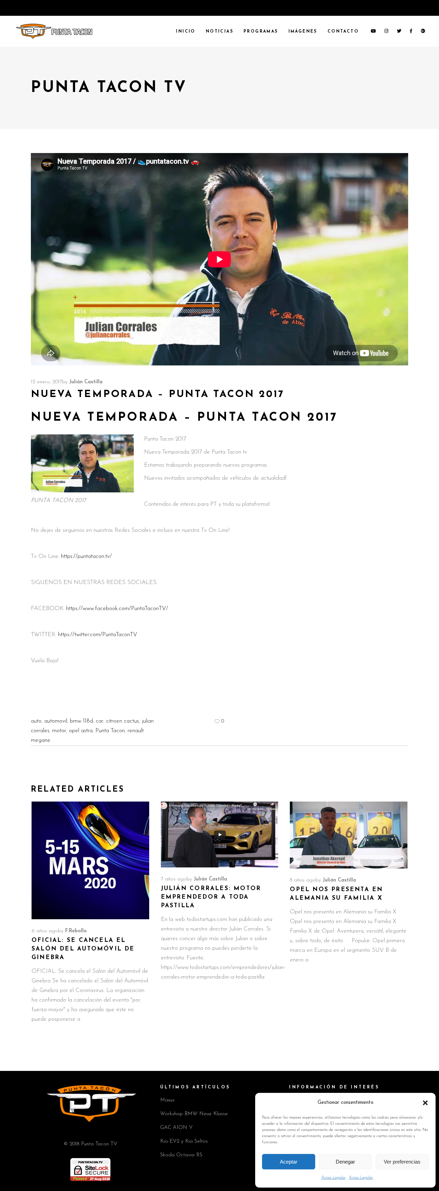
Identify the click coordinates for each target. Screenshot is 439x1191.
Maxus (167, 1100)
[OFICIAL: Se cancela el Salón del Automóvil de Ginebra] (90, 860)
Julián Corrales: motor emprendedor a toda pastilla (211, 897)
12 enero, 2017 (46, 382)
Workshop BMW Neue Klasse (194, 1114)
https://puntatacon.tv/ (86, 556)
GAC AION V (176, 1127)
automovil (55, 721)
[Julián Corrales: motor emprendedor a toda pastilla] (219, 834)
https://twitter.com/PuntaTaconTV (97, 635)
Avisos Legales (333, 1178)
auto (36, 721)
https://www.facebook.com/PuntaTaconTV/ (117, 608)
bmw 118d (81, 721)
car (99, 721)
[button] (425, 1102)
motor (59, 731)
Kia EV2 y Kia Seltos (184, 1141)
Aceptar (288, 1162)
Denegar (345, 1162)
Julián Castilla (86, 382)
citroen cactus (122, 721)
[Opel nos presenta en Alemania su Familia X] (348, 835)
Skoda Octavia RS (181, 1155)
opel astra (81, 731)
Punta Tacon (110, 731)
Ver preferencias (402, 1162)
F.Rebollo (76, 931)
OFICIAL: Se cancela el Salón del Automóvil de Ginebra (83, 948)
